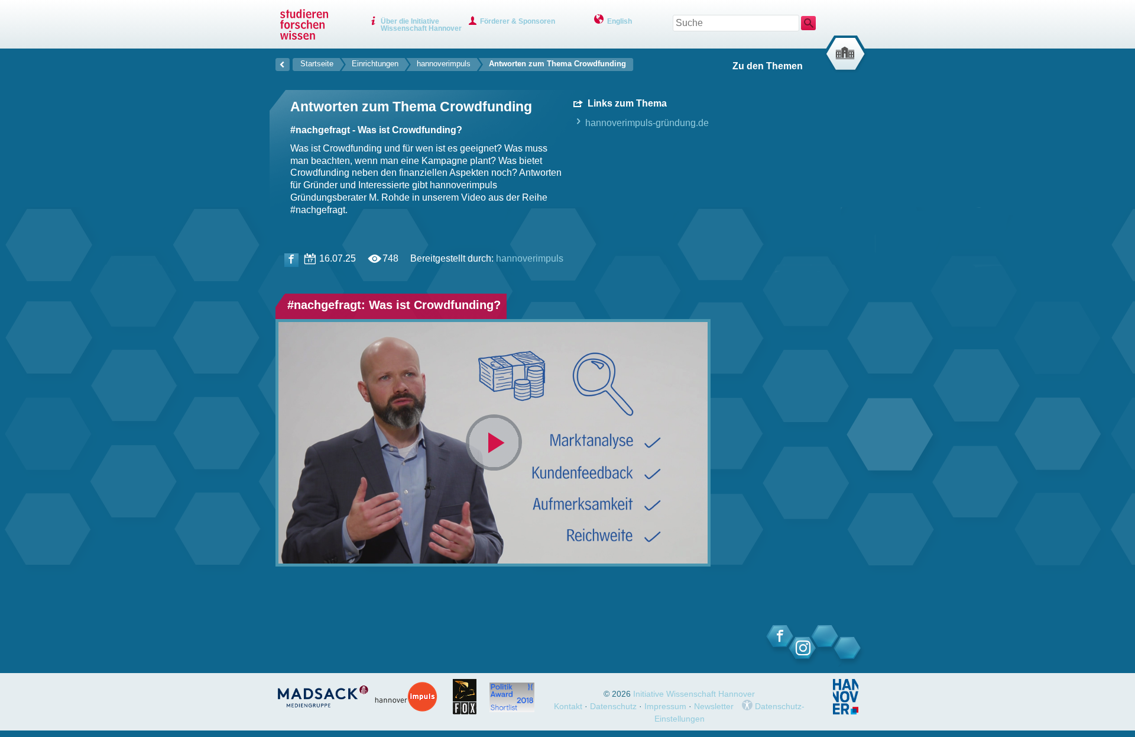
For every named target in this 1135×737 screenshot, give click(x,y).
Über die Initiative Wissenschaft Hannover (421, 25)
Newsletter (714, 706)
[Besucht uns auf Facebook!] (291, 260)
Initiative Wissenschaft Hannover (694, 694)
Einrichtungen (375, 63)
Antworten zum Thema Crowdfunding (557, 63)
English (619, 21)
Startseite (316, 63)
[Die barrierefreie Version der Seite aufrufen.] (747, 706)
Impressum (665, 706)
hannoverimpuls (444, 63)
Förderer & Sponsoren (517, 21)
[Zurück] (282, 62)
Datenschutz (613, 706)
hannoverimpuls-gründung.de (646, 123)
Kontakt (568, 706)
